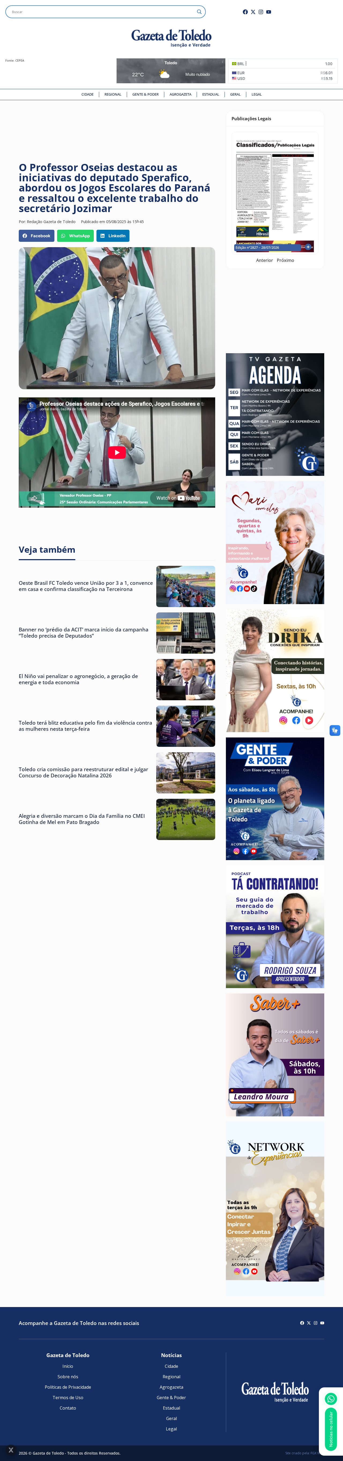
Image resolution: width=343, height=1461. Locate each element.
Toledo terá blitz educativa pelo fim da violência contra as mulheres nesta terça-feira (85, 725)
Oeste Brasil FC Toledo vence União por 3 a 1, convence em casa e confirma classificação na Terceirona (86, 586)
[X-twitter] (253, 11)
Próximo (285, 260)
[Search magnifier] (199, 12)
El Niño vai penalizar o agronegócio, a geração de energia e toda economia (78, 679)
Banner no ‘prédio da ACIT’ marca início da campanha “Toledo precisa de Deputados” (83, 632)
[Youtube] (268, 11)
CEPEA (19, 60)
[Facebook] (245, 11)
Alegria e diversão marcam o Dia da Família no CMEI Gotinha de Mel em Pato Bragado (82, 819)
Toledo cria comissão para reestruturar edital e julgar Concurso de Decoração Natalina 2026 (83, 772)
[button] (36, 236)
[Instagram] (260, 11)
